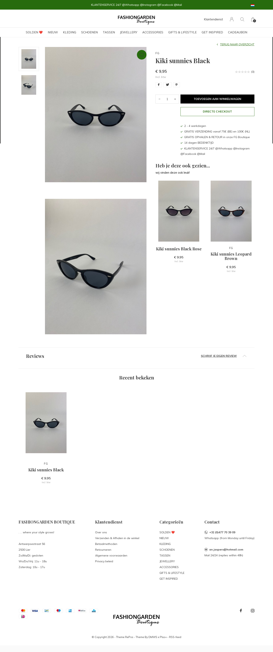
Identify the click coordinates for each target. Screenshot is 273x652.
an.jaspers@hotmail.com (226, 549)
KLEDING (69, 32)
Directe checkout (217, 111)
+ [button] (175, 99)
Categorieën (171, 522)
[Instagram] (252, 611)
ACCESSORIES (152, 32)
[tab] (136, 355)
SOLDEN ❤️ (34, 32)
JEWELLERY (128, 32)
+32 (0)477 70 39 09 (222, 532)
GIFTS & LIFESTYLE (182, 32)
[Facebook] (241, 611)
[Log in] (231, 19)
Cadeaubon (237, 32)
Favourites (141, 55)
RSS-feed (175, 637)
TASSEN (109, 32)
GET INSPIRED (212, 32)
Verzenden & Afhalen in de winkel (117, 538)
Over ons (101, 532)
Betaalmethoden (106, 544)
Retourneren (103, 549)
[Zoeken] (242, 19)
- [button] (159, 99)
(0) (252, 72)
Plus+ (163, 637)
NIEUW (53, 32)
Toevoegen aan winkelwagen (217, 99)
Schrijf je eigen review (219, 356)
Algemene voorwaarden (111, 555)
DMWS (152, 637)
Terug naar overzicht (237, 44)
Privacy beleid (104, 561)
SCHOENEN (89, 32)
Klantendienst (213, 19)
